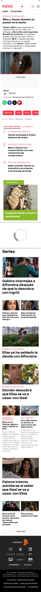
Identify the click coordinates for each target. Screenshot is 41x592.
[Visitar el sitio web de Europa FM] (20, 559)
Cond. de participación (28, 583)
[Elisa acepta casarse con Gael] (30, 506)
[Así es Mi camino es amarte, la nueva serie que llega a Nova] (30, 411)
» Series (10, 119)
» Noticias (28, 119)
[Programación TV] (27, 6)
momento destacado (20, 144)
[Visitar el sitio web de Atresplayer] (15, 565)
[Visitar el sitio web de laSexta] (20, 549)
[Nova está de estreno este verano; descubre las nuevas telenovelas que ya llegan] (11, 506)
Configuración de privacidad (15, 587)
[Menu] (38, 6)
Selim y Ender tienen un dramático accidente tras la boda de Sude (21, 168)
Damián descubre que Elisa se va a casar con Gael (17, 394)
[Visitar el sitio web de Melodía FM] (30, 559)
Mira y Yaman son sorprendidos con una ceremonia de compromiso (20, 151)
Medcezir (8, 113)
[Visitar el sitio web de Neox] (30, 549)
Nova (27, 113)
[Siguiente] (39, 0)
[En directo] (22, 6)
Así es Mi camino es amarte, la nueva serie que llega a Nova (29, 423)
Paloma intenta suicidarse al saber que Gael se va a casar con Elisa (18, 487)
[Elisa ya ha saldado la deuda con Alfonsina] (20, 336)
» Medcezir (18, 119)
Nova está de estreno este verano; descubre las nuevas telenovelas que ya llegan (10, 519)
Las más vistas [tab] (11, 126)
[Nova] (10, 6)
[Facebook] (4, 93)
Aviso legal (11, 580)
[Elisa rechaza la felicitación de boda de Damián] (30, 305)
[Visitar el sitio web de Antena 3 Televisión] (11, 549)
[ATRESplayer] (33, 6)
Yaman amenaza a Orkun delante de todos (22, 136)
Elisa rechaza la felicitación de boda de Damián (28, 315)
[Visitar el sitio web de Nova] (11, 554)
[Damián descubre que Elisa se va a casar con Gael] (20, 374)
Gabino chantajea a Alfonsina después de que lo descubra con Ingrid (18, 286)
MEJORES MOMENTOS (19, 132)
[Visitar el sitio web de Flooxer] (28, 565)
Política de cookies (11, 583)
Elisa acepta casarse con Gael (29, 515)
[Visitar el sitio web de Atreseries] (30, 554)
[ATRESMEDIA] (20, 542)
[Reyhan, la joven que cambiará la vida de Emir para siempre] (11, 305)
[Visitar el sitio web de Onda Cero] (11, 559)
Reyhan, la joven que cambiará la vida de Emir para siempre (10, 316)
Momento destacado (13, 349)
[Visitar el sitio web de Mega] (20, 554)
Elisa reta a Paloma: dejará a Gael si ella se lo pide (10, 425)
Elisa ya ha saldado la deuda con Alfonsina (20, 354)
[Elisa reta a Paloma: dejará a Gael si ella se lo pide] (11, 411)
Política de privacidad (25, 580)
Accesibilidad (33, 587)
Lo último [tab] (27, 126)
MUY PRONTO (27, 418)
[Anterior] (1, 0)
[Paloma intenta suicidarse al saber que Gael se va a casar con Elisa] (20, 468)
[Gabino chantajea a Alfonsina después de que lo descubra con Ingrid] (20, 267)
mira (18, 113)
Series (5, 11)
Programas (16, 11)
